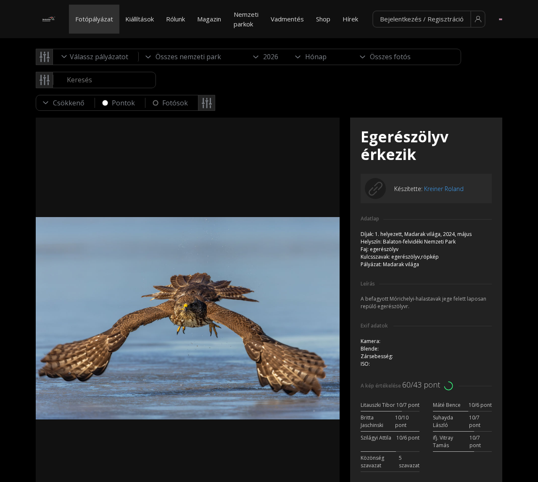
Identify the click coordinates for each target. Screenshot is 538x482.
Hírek (350, 19)
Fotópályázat (94, 19)
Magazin (209, 19)
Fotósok (175, 102)
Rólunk (175, 19)
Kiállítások (139, 19)
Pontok (123, 102)
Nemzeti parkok (246, 19)
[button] (428, 19)
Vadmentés (287, 19)
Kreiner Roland (444, 189)
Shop (323, 19)
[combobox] (96, 57)
